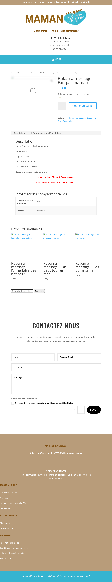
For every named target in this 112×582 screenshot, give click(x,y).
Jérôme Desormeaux (66, 576)
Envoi (94, 410)
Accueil (14, 73)
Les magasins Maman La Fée (13, 503)
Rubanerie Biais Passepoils (29, 73)
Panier (54, 31)
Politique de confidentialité (12, 553)
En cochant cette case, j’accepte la (44, 403)
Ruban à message (48, 73)
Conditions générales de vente (14, 548)
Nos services (5, 498)
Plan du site (5, 558)
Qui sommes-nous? (8, 492)
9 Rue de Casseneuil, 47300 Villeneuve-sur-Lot (56, 453)
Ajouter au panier (83, 106)
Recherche (39, 291)
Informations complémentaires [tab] (46, 133)
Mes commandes (8, 528)
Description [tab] (19, 133)
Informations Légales (9, 543)
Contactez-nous (7, 508)
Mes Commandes (70, 31)
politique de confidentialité (60, 403)
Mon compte (40, 31)
